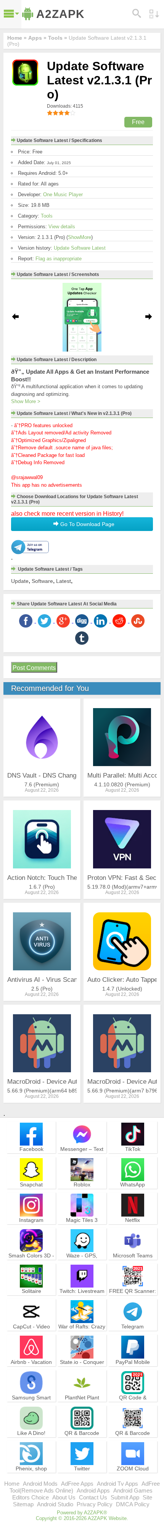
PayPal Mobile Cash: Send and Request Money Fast (132, 1372)
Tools (47, 216)
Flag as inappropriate (58, 258)
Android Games (133, 1490)
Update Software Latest (80, 248)
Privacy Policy (95, 1504)
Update (20, 581)
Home (11, 1483)
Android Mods (40, 1483)
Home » (17, 38)
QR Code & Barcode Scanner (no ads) (133, 1404)
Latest (63, 581)
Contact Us (93, 1497)
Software (42, 581)
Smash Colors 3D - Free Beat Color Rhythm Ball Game (31, 1262)
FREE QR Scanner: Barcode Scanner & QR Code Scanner (132, 1298)
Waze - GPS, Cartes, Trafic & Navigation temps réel (82, 1265)
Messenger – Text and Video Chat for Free (82, 1156)
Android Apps (93, 1490)
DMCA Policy (133, 1504)
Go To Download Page (86, 524)
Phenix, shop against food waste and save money (31, 1475)
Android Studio (55, 1504)
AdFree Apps (77, 1483)
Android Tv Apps (117, 1483)
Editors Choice (30, 1497)
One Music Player (63, 194)
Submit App (125, 1497)
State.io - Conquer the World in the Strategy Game (82, 1369)
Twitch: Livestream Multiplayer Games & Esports (82, 1298)
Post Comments (34, 668)
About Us (64, 1497)
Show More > (25, 401)
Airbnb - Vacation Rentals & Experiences (31, 1369)
